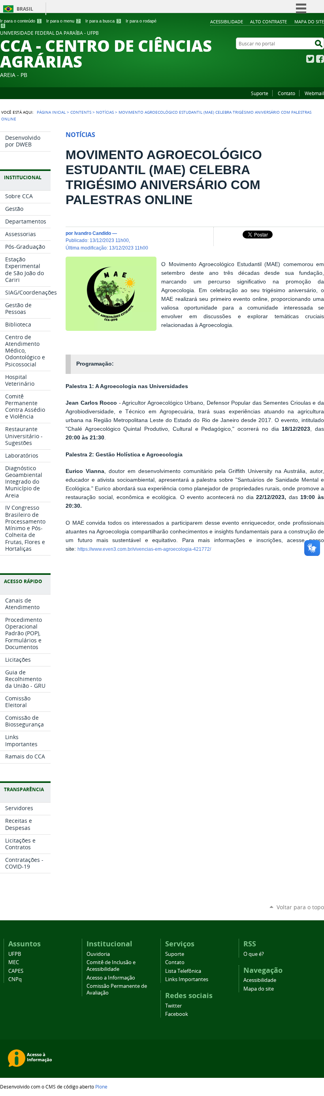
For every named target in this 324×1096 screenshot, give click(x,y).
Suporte (259, 93)
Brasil (25, 9)
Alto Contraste (268, 21)
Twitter (310, 59)
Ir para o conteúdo (20, 21)
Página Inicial (51, 112)
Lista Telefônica (183, 971)
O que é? (253, 954)
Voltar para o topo (300, 907)
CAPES (15, 971)
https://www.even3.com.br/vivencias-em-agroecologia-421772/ (144, 549)
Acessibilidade (226, 21)
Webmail (314, 93)
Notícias (105, 112)
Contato (286, 93)
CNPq (15, 979)
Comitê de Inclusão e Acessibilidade (111, 965)
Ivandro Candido (92, 233)
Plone (101, 1086)
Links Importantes (186, 979)
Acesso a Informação (111, 977)
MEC (13, 962)
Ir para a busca (102, 21)
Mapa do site (309, 21)
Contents (80, 112)
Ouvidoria (98, 954)
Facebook (320, 59)
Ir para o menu (62, 21)
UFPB (14, 954)
